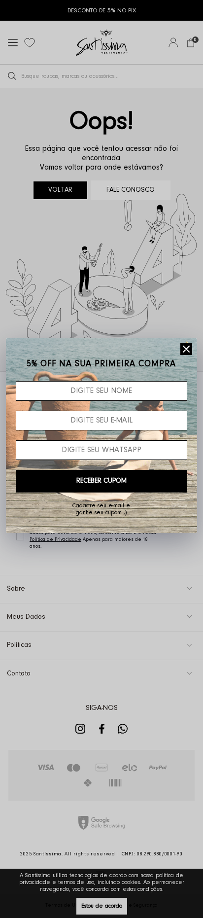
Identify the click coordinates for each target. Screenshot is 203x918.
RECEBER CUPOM (101, 481)
